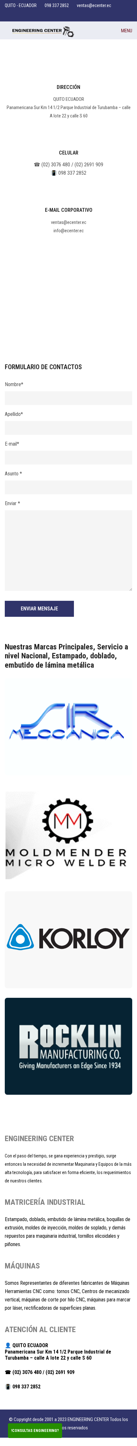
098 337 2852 (57, 5)
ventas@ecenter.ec (94, 5)
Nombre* (14, 384)
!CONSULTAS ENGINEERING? (35, 1430)
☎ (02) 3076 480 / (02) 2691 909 (68, 165)
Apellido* (14, 414)
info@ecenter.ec (69, 231)
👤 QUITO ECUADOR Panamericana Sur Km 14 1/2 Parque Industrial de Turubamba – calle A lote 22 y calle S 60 (58, 1351)
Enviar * (12, 503)
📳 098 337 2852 (68, 173)
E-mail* (12, 444)
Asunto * (13, 474)
